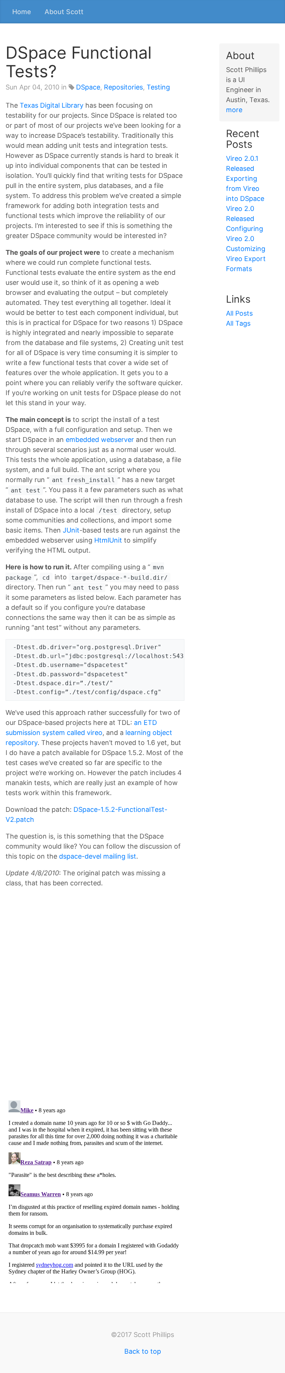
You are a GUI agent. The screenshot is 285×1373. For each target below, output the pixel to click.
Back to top (142, 1351)
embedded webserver (100, 439)
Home (21, 12)
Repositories (123, 87)
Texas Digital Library (51, 105)
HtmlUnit (108, 540)
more (234, 110)
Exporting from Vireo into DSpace (245, 188)
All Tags (238, 323)
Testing (158, 87)
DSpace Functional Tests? (79, 61)
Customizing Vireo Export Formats (246, 259)
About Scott (64, 12)
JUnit (71, 530)
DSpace (88, 87)
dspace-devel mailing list (97, 856)
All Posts (239, 313)
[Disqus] (95, 997)
